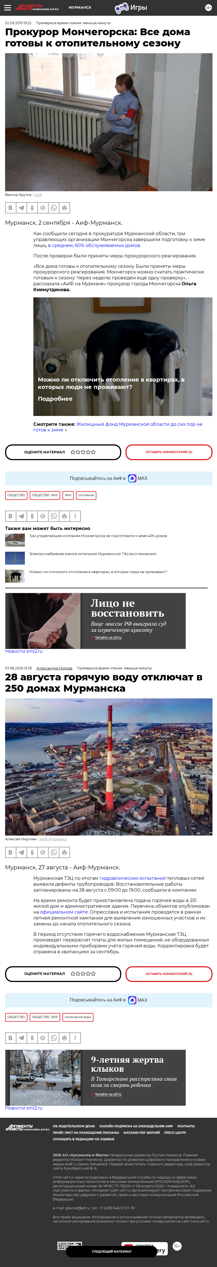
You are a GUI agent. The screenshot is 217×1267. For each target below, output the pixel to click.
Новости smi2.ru (24, 651)
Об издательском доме (74, 1126)
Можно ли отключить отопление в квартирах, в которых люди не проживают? (111, 383)
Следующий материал (111, 1251)
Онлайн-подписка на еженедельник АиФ (136, 1126)
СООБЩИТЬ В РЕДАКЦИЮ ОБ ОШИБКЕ (83, 1139)
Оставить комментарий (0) (169, 452)
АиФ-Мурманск (53, 839)
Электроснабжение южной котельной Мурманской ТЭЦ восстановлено (93, 554)
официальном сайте (64, 912)
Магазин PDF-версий (141, 1133)
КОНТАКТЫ (186, 1126)
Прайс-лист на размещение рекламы (86, 1133)
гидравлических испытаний (132, 878)
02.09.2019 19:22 (18, 23)
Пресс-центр (175, 1133)
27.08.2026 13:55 (18, 668)
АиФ (38, 195)
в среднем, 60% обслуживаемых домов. (94, 245)
